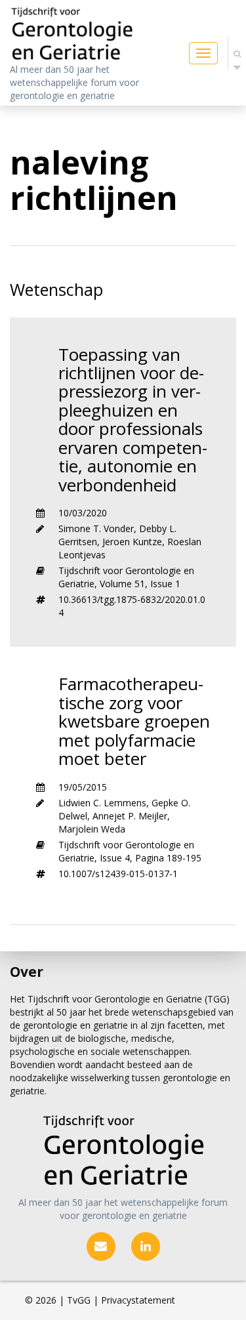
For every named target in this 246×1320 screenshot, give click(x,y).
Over (26, 971)
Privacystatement (138, 1300)
